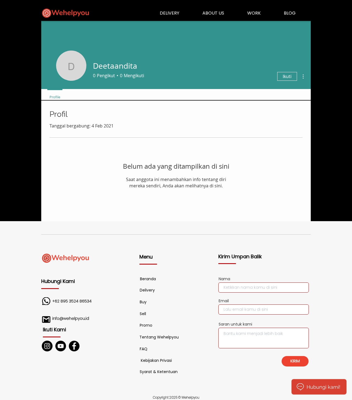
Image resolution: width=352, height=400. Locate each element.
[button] (143, 349)
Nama (224, 279)
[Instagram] (47, 346)
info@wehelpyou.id (70, 318)
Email (224, 301)
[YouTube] (60, 346)
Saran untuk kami (235, 324)
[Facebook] (74, 346)
